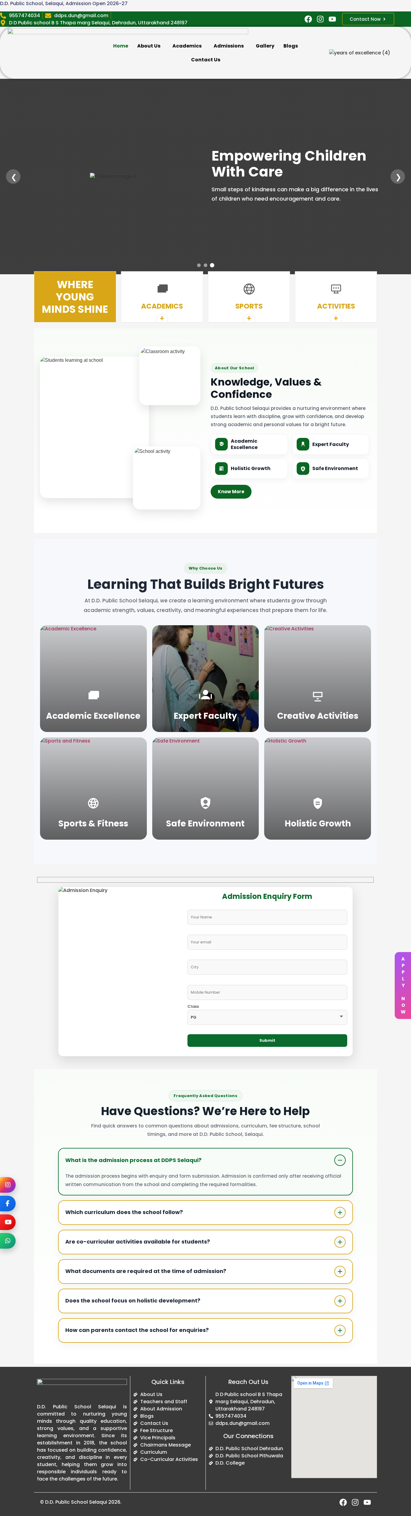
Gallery (265, 45)
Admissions (229, 45)
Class (193, 1006)
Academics (187, 45)
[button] (150, 46)
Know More (231, 491)
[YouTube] (8, 1222)
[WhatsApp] (8, 1241)
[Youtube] (332, 19)
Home (120, 45)
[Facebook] (8, 1203)
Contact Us (205, 59)
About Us (148, 45)
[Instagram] (8, 1185)
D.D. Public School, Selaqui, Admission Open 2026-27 (64, 3)
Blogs (290, 45)
